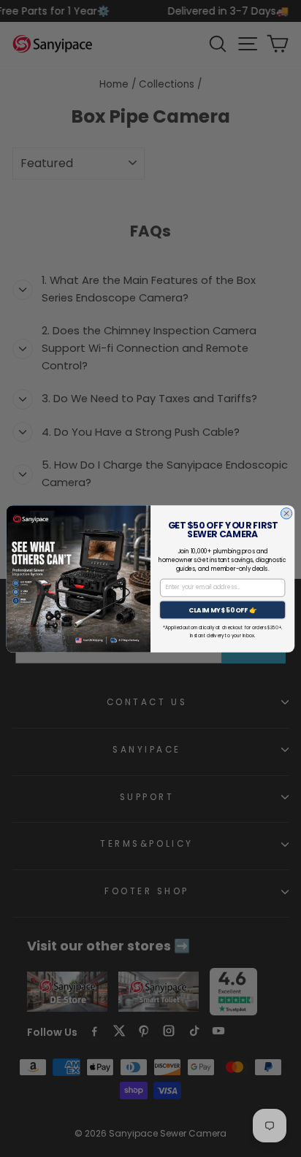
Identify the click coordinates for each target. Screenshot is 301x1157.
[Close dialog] (286, 512)
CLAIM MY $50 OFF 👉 (222, 609)
